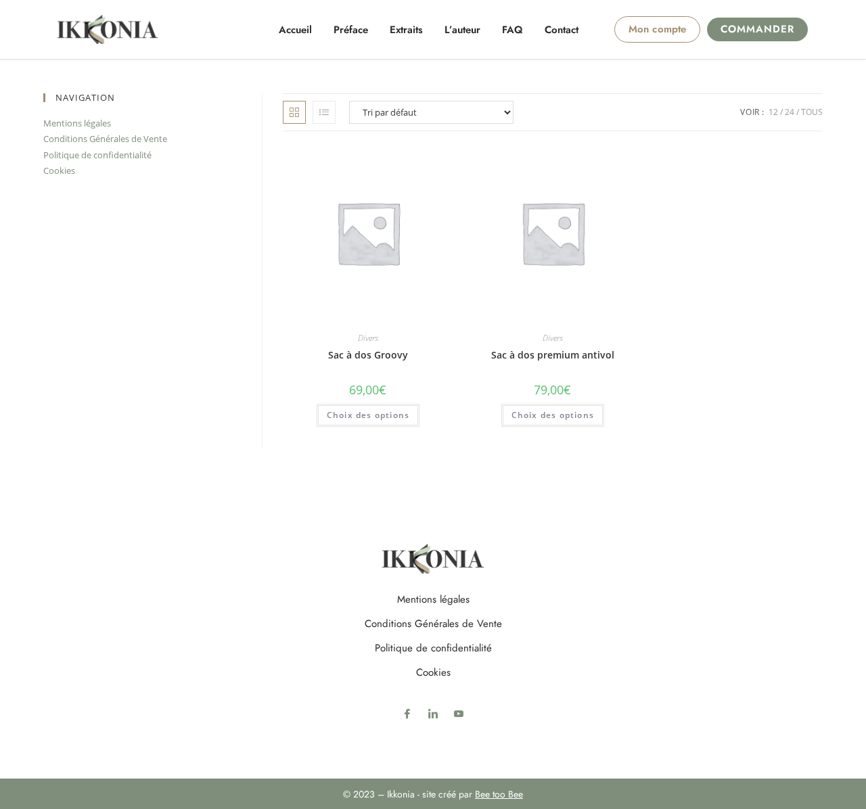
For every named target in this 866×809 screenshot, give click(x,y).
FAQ (512, 29)
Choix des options (368, 415)
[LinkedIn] (433, 713)
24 (789, 112)
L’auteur (462, 29)
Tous (812, 112)
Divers (368, 338)
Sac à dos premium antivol (552, 354)
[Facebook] (407, 713)
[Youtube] (458, 713)
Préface (351, 29)
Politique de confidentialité (97, 155)
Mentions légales (77, 123)
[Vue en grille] (294, 112)
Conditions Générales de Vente (105, 139)
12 (773, 112)
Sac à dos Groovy (368, 354)
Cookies (59, 170)
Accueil (295, 29)
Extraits (406, 29)
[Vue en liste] (324, 112)
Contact (561, 29)
